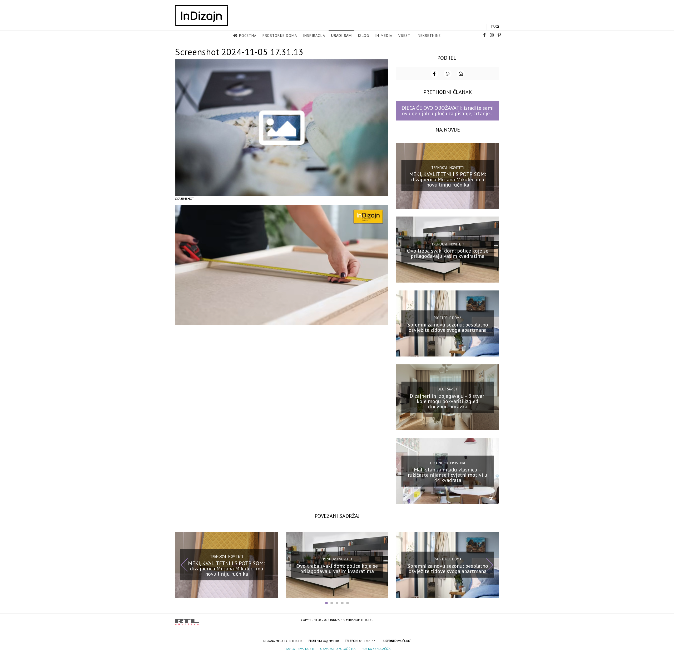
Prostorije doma (279, 35)
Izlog (363, 35)
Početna (247, 35)
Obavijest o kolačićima (337, 649)
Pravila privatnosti (299, 649)
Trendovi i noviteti (447, 167)
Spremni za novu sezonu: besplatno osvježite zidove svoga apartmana (447, 327)
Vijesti (405, 35)
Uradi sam (341, 35)
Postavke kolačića (375, 649)
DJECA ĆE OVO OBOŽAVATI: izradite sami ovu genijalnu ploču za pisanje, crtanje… (448, 110)
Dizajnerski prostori (447, 463)
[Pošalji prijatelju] (461, 74)
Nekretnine (429, 35)
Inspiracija (314, 35)
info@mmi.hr (328, 641)
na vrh (493, 620)
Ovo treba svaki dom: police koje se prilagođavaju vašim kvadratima (447, 253)
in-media (383, 35)
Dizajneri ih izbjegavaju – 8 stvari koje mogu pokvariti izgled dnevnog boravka (448, 401)
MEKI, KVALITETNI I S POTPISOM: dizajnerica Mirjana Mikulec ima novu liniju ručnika (447, 179)
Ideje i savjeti (448, 389)
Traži (495, 26)
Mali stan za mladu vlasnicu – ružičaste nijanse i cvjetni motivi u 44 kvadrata (447, 475)
